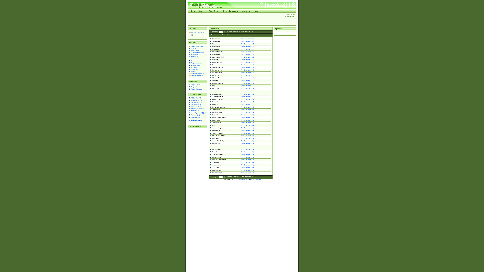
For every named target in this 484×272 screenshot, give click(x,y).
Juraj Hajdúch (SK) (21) (198, 113)
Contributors (195, 61)
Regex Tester (213, 11)
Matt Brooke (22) (196, 110)
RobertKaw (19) (196, 117)
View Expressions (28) (247, 49)
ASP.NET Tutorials (255, 179)
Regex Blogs (195, 87)
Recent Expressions (197, 32)
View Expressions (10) (247, 104)
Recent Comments (197, 75)
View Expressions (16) (247, 70)
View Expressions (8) (247, 122)
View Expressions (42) (247, 41)
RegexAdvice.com (243, 179)
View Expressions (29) (247, 46)
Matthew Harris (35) (197, 102)
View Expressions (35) (247, 44)
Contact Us (194, 69)
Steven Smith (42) (196, 100)
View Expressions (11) (247, 99)
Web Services (195, 65)
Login (257, 11)
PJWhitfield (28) (196, 106)
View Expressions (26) (247, 52)
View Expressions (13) (247, 80)
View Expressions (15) (247, 75)
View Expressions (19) (247, 62)
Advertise (194, 67)
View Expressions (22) (247, 54)
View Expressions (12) (247, 85)
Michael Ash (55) (196, 98)
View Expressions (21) (247, 57)
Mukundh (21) (195, 115)
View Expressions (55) (247, 39)
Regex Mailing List (196, 89)
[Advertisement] (235, 19)
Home (193, 11)
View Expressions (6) (247, 162)
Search (201, 11)
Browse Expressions (230, 11)
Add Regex (246, 11)
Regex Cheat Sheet (197, 46)
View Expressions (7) (247, 138)
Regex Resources (196, 63)
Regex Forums (195, 85)
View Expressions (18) (247, 67)
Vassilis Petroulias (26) (198, 108)
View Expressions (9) (247, 109)
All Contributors (196, 120)
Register (193, 71)
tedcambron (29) (196, 104)
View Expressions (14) (247, 78)
